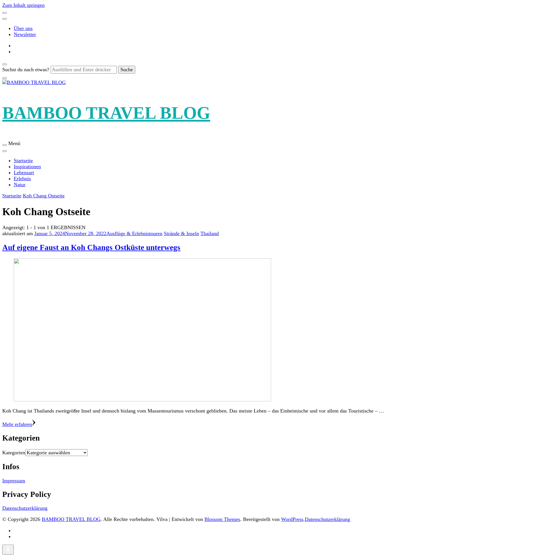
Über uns (23, 28)
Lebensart (24, 172)
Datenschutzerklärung (24, 508)
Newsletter (25, 34)
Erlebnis (22, 178)
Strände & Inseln (181, 233)
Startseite (23, 160)
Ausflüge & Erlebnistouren (134, 233)
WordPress (292, 519)
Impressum (13, 480)
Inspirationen (27, 166)
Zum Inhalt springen (23, 5)
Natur (19, 184)
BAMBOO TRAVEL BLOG (106, 112)
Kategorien (13, 452)
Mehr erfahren (17, 424)
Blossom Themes (222, 519)
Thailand (209, 233)
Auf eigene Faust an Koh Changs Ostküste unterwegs (91, 247)
